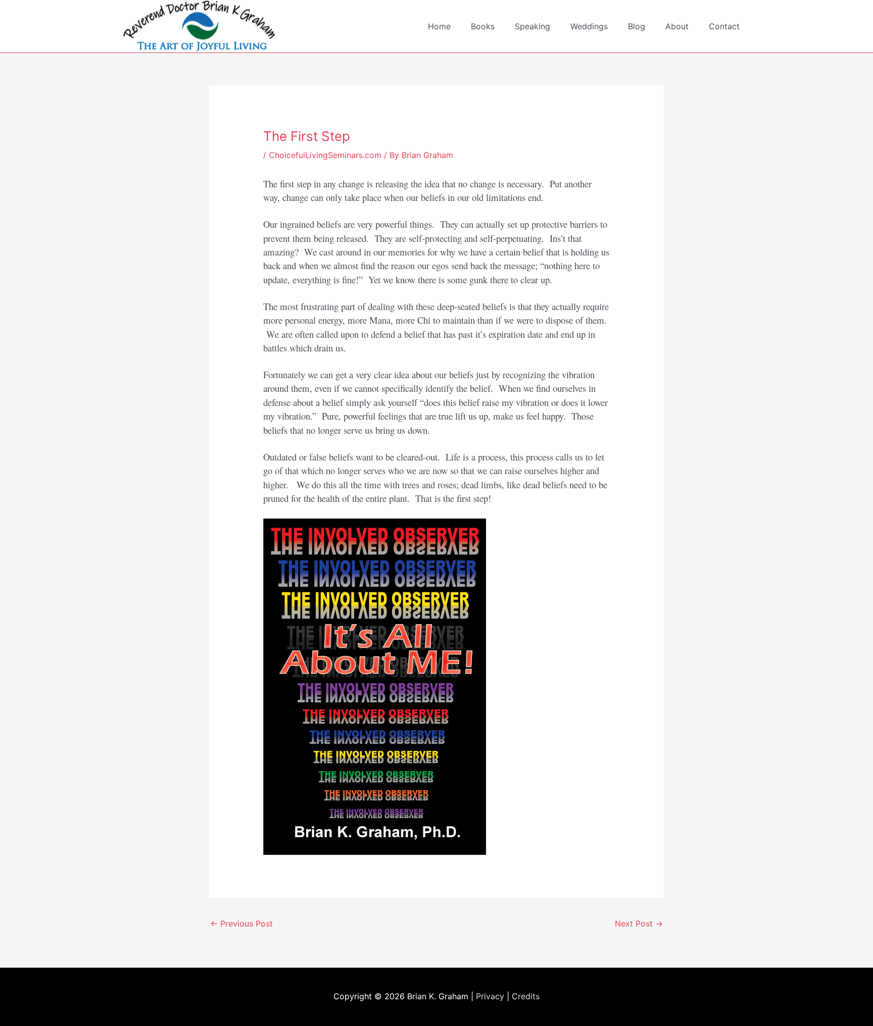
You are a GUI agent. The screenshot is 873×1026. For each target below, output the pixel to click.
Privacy (490, 996)
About (677, 26)
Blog (636, 26)
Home (439, 26)
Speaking (532, 26)
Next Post (639, 923)
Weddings (589, 26)
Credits (526, 996)
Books (483, 26)
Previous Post (241, 923)
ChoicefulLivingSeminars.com (325, 155)
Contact (724, 26)
